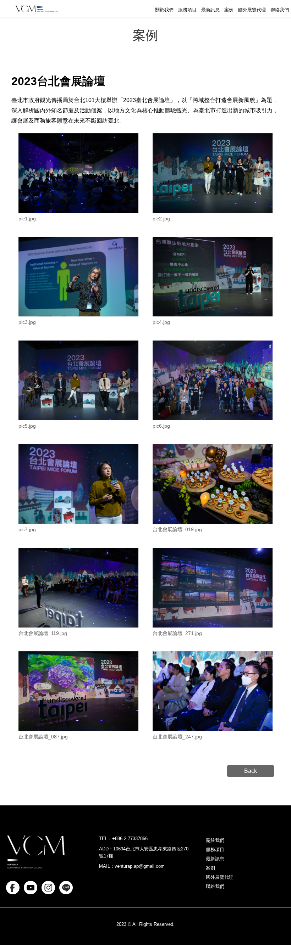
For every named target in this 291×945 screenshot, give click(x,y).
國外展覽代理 (252, 9)
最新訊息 (210, 9)
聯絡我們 (279, 9)
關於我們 (164, 9)
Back (250, 771)
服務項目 (187, 9)
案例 (229, 9)
